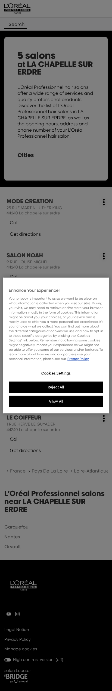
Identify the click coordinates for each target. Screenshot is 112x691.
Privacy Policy (78, 359)
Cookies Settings (56, 373)
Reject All (56, 387)
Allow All (56, 401)
